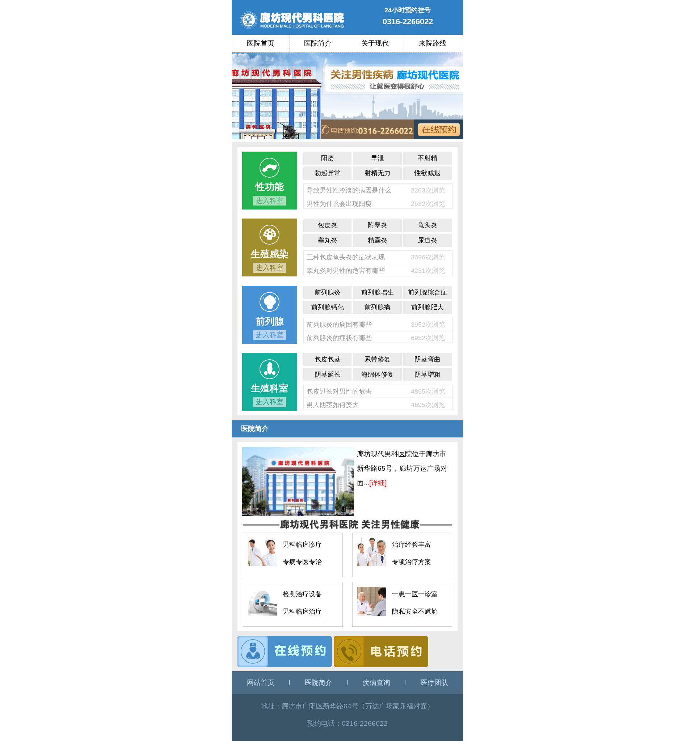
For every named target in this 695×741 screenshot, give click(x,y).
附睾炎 (377, 225)
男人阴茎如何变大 (333, 404)
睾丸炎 (327, 240)
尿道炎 (427, 240)
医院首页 (260, 43)
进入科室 (269, 200)
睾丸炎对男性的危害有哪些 (346, 270)
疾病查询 (376, 682)
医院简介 (318, 43)
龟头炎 (427, 225)
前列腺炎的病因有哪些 (339, 324)
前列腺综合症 (427, 292)
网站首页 (260, 682)
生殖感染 (269, 254)
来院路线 (432, 43)
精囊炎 (377, 240)
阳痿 (327, 158)
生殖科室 (269, 388)
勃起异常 (328, 173)
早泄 (377, 158)
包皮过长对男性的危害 (339, 391)
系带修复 (378, 359)
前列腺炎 (328, 292)
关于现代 (375, 43)
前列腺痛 (378, 307)
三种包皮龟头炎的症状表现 (346, 257)
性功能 (270, 187)
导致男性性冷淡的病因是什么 (349, 190)
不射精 (427, 158)
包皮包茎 (328, 359)
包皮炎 (327, 225)
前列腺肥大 (427, 307)
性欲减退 (427, 173)
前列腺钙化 (327, 307)
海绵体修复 (377, 374)
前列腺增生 (377, 292)
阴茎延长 (328, 374)
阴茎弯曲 (427, 359)
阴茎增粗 (427, 374)
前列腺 (270, 321)
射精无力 (378, 173)
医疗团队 (434, 682)
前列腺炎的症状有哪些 (339, 338)
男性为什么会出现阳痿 (339, 203)
